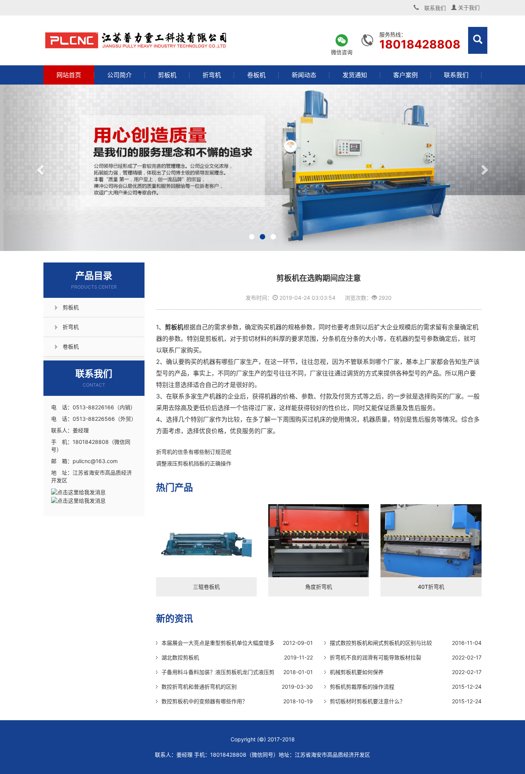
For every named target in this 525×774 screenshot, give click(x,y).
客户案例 (405, 75)
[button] (39, 168)
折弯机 (212, 75)
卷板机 (256, 75)
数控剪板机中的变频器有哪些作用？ (204, 701)
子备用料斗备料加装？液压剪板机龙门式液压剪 (217, 672)
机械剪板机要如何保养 (357, 672)
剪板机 (167, 75)
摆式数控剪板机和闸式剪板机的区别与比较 (381, 642)
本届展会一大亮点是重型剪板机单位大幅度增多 (217, 642)
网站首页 (68, 75)
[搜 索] (477, 40)
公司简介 (119, 75)
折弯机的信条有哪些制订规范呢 (193, 451)
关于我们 (468, 7)
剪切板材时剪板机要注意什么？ (367, 701)
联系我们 (456, 75)
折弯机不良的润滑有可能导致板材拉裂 (375, 657)
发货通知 (354, 75)
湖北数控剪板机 (180, 657)
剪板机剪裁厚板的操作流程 (362, 686)
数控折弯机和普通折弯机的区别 (199, 686)
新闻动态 (304, 75)
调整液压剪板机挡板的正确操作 (193, 463)
